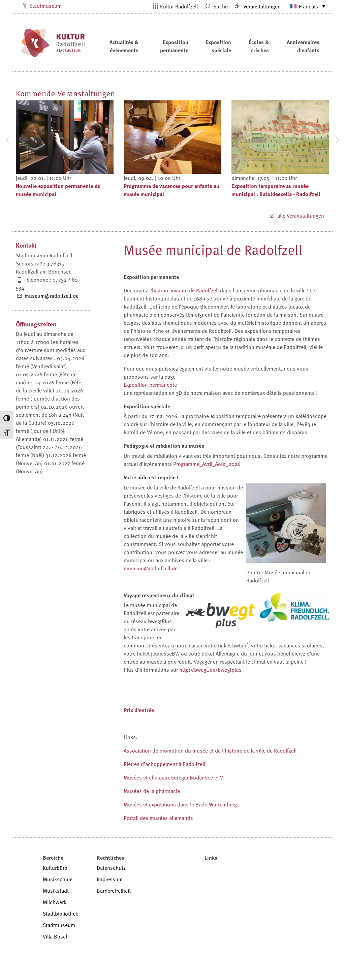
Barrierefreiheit (114, 891)
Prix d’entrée (139, 710)
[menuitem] (305, 6)
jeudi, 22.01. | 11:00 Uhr (43, 178)
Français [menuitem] (308, 6)
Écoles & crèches (259, 46)
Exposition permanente (174, 46)
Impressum (110, 879)
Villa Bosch (56, 936)
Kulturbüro (55, 868)
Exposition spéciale (218, 46)
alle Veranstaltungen (300, 216)
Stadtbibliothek (60, 914)
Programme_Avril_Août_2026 (207, 464)
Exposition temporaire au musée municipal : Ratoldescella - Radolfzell (275, 190)
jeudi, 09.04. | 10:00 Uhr (152, 178)
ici (182, 347)
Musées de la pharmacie (152, 791)
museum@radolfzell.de (51, 296)
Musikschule (57, 879)
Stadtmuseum (45, 6)
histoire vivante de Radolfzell (185, 290)
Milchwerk (54, 902)
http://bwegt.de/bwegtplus (210, 670)
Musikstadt (56, 891)
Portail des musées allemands (158, 818)
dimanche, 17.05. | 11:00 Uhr (264, 178)
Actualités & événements (123, 46)
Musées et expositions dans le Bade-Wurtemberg (180, 804)
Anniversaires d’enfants (303, 46)
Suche (220, 6)
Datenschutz (111, 868)
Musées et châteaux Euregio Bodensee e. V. (174, 777)
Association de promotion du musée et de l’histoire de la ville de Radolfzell (210, 750)
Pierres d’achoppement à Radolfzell (164, 764)
